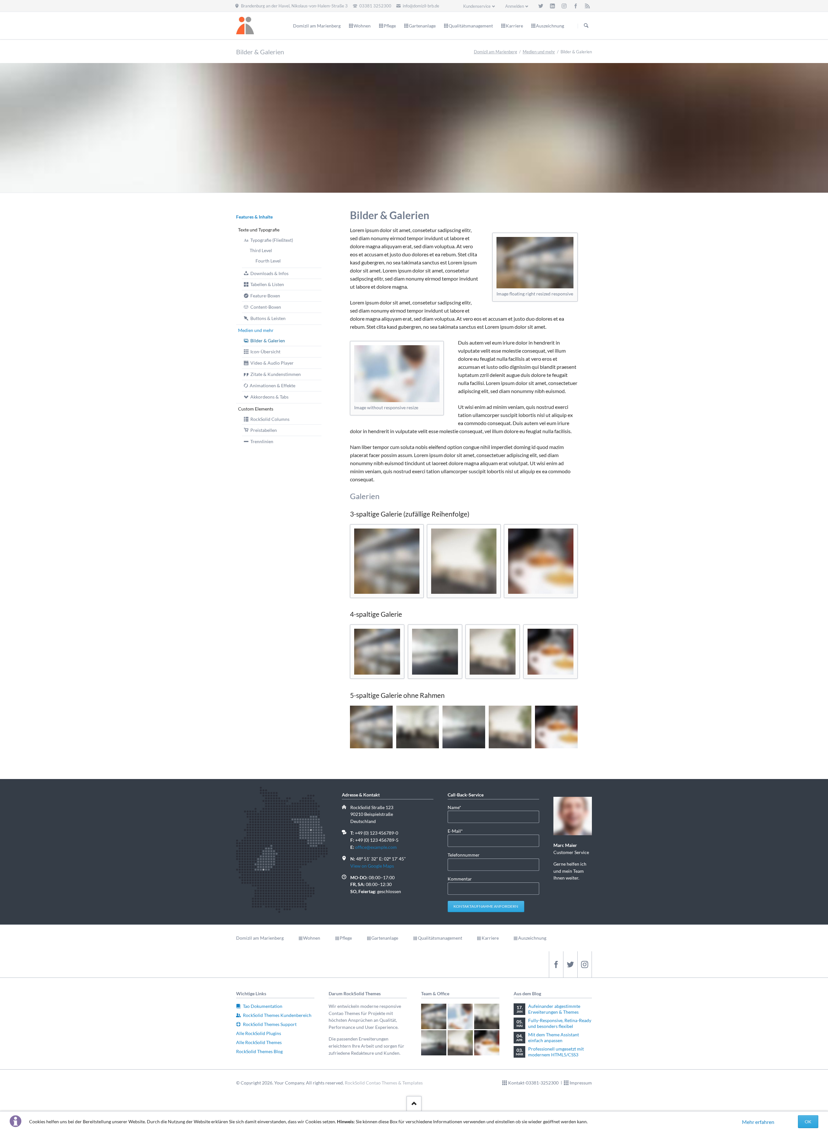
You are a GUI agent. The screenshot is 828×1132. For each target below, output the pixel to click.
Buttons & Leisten (268, 318)
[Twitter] (541, 6)
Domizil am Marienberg (495, 51)
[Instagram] (564, 6)
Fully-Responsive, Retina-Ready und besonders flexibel (559, 1023)
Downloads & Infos (269, 273)
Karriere (490, 938)
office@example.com (376, 847)
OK (808, 1121)
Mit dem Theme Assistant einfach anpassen (553, 1037)
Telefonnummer (464, 855)
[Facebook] (576, 6)
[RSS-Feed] (587, 6)
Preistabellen (263, 430)
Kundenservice (477, 6)
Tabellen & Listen (267, 284)
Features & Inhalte (254, 216)
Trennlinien (261, 441)
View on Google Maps (372, 866)
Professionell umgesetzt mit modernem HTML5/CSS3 (556, 1051)
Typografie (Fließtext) (271, 240)
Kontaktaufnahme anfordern (485, 906)
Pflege (346, 938)
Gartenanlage (384, 938)
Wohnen (311, 938)
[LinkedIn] (552, 6)
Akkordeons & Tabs (269, 397)
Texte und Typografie (258, 229)
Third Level (261, 250)
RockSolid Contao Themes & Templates (384, 1082)
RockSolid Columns (269, 419)
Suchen (586, 25)
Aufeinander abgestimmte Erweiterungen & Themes (554, 1009)
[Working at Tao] (397, 373)
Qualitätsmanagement (440, 938)
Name (458, 807)
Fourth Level (268, 260)
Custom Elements (255, 408)
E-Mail (458, 831)
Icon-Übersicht (265, 351)
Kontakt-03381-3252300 (533, 1082)
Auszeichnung (532, 938)
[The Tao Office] (534, 262)
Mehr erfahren (758, 1122)
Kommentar (460, 878)
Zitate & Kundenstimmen (275, 374)
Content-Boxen (265, 307)
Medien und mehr (539, 51)
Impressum (581, 1082)
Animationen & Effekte (272, 385)
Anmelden (514, 6)
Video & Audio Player (272, 363)
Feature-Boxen (265, 295)
